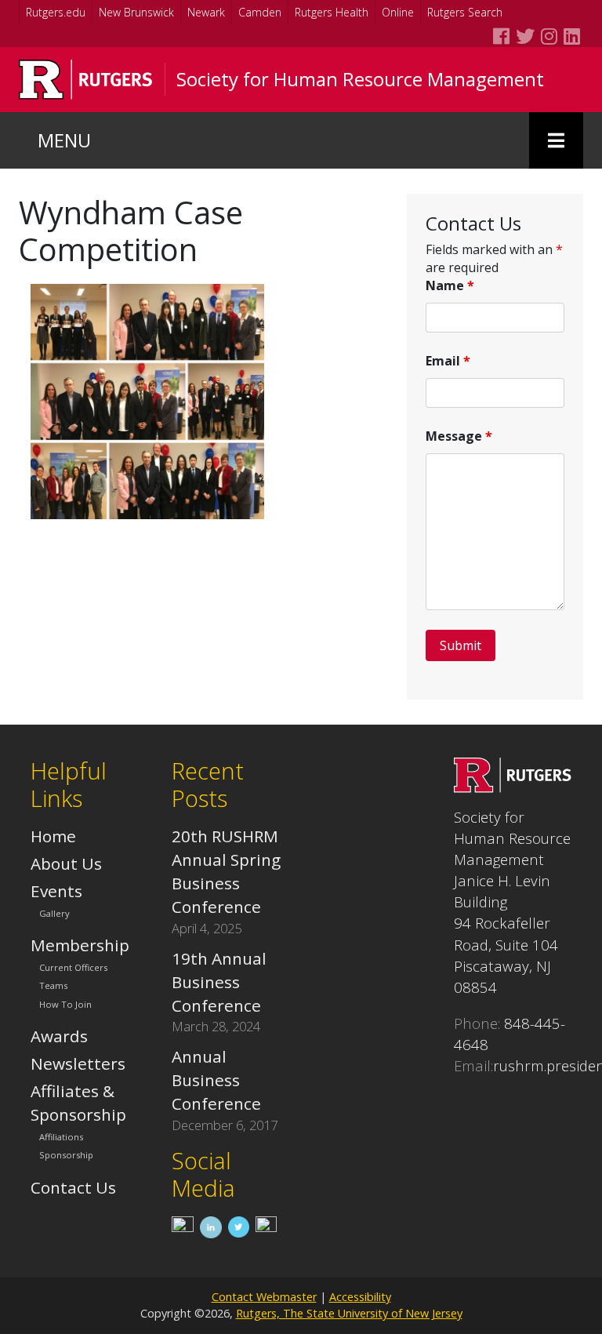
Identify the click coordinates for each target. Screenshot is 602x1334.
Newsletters (78, 1063)
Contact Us (73, 1187)
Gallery (54, 913)
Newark (206, 12)
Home (53, 836)
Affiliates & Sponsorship (78, 1102)
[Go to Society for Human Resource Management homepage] (512, 787)
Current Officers (73, 968)
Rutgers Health (331, 12)
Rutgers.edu (55, 12)
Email (448, 360)
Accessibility (360, 1296)
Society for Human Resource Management (360, 79)
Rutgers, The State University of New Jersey (349, 1313)
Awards (59, 1036)
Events (56, 891)
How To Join (65, 1004)
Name (450, 285)
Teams (53, 986)
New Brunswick (136, 12)
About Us (66, 863)
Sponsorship (66, 1155)
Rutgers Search (464, 12)
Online (398, 12)
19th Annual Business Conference (219, 981)
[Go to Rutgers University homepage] (86, 79)
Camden (259, 12)
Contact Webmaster (264, 1296)
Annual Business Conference (216, 1079)
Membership (80, 945)
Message (459, 436)
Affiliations (61, 1137)
